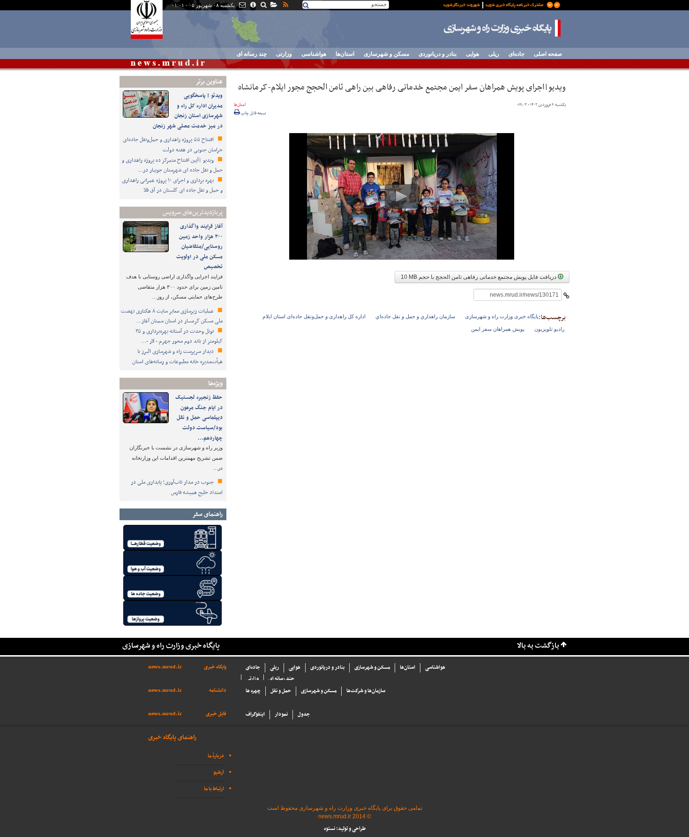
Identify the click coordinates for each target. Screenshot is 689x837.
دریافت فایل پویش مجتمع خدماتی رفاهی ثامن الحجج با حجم (479, 277)
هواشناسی (313, 54)
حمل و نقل (280, 691)
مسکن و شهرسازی (386, 54)
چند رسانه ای (252, 54)
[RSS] (285, 5)
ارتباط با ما (214, 789)
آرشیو (218, 772)
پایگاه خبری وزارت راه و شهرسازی (502, 28)
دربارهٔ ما (216, 756)
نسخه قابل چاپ (253, 113)
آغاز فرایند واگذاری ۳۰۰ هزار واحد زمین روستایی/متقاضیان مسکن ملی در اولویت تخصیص (199, 246)
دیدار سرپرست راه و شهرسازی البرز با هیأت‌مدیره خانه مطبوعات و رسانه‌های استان (177, 356)
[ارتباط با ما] (242, 5)
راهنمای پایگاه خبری (172, 737)
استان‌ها (345, 54)
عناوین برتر (209, 81)
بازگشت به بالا (538, 646)
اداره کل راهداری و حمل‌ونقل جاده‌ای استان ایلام (314, 316)
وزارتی (284, 54)
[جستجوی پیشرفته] (263, 5)
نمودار (281, 714)
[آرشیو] (273, 5)
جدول (304, 714)
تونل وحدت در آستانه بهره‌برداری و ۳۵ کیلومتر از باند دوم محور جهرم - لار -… (179, 336)
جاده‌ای (516, 54)
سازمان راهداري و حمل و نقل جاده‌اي (415, 316)
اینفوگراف (255, 714)
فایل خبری (216, 714)
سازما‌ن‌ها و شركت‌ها (365, 691)
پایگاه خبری (215, 667)
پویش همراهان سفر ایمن (497, 329)
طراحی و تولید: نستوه (345, 828)
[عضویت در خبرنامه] (494, 4)
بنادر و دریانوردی (438, 54)
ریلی (493, 54)
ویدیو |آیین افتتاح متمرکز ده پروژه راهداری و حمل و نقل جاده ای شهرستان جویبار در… (172, 165)
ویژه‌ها (215, 383)
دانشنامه (217, 690)
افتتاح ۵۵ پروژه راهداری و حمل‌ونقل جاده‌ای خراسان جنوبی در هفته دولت (173, 145)
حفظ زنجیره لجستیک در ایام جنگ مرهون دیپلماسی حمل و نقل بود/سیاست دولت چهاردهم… (199, 417)
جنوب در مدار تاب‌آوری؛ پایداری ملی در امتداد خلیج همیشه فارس (177, 487)
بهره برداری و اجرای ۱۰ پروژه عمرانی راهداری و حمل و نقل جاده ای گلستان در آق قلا (172, 185)
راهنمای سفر (207, 514)
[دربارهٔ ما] (252, 5)
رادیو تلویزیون (549, 329)
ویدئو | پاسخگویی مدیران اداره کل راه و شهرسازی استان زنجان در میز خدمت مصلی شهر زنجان (188, 111)
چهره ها (253, 691)
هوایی (472, 54)
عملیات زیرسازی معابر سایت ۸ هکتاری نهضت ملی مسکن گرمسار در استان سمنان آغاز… (172, 316)
